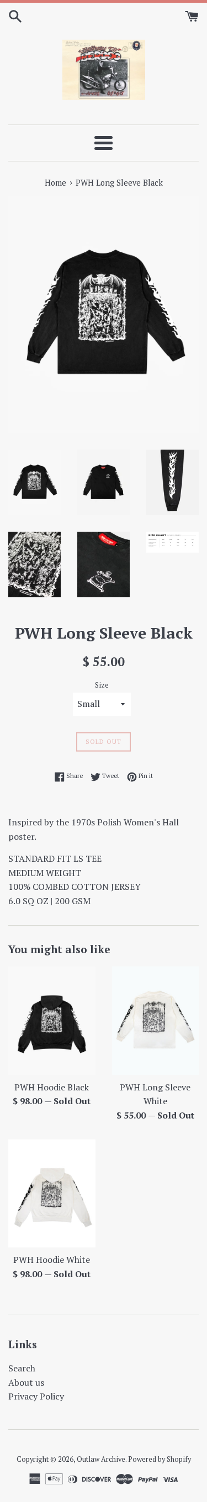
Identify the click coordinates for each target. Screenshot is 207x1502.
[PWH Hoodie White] (51, 1193)
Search (21, 1368)
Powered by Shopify (159, 1459)
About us (26, 1382)
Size (102, 685)
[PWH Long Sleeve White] (155, 1020)
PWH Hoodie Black (51, 1087)
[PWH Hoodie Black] (51, 1020)
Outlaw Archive (101, 1459)
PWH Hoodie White (51, 1260)
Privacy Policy (36, 1396)
